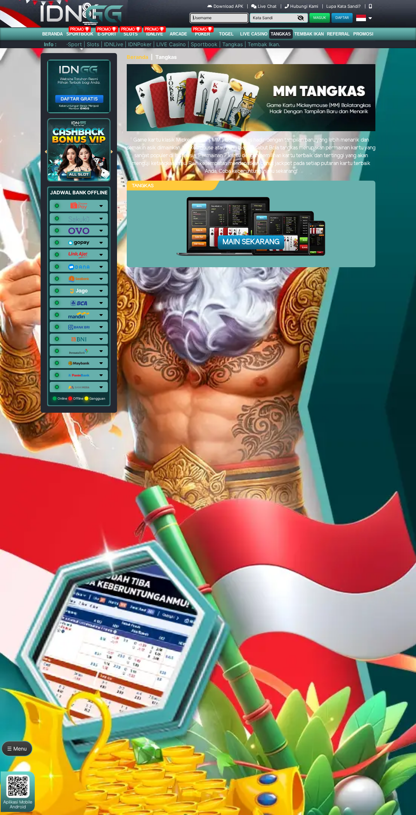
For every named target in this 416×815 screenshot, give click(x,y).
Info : (50, 44)
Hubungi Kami (304, 6)
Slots (131, 34)
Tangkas (281, 34)
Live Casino (253, 34)
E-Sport (107, 34)
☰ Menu (17, 748)
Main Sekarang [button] (251, 242)
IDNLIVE (154, 34)
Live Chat (266, 6)
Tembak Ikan (309, 34)
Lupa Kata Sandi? (344, 6)
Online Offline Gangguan (81, 398)
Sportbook (79, 34)
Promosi (363, 34)
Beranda (52, 34)
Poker (202, 34)
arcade (178, 34)
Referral (338, 34)
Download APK (228, 6)
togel (226, 34)
